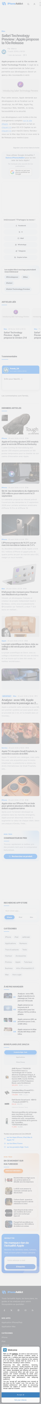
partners (15, 1354)
